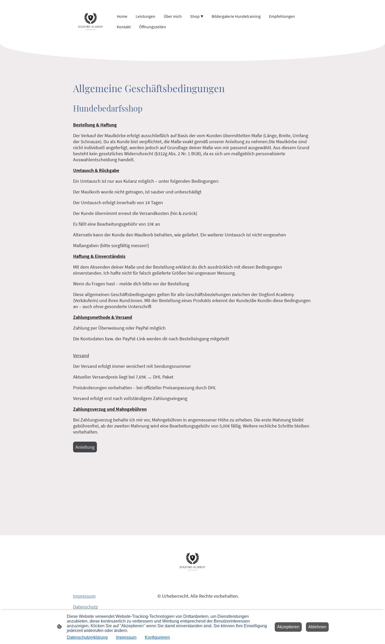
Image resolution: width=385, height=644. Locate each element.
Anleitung (85, 447)
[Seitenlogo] (90, 21)
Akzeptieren (288, 627)
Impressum (84, 596)
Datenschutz (85, 607)
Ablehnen (317, 627)
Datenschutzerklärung (87, 637)
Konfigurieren (157, 637)
